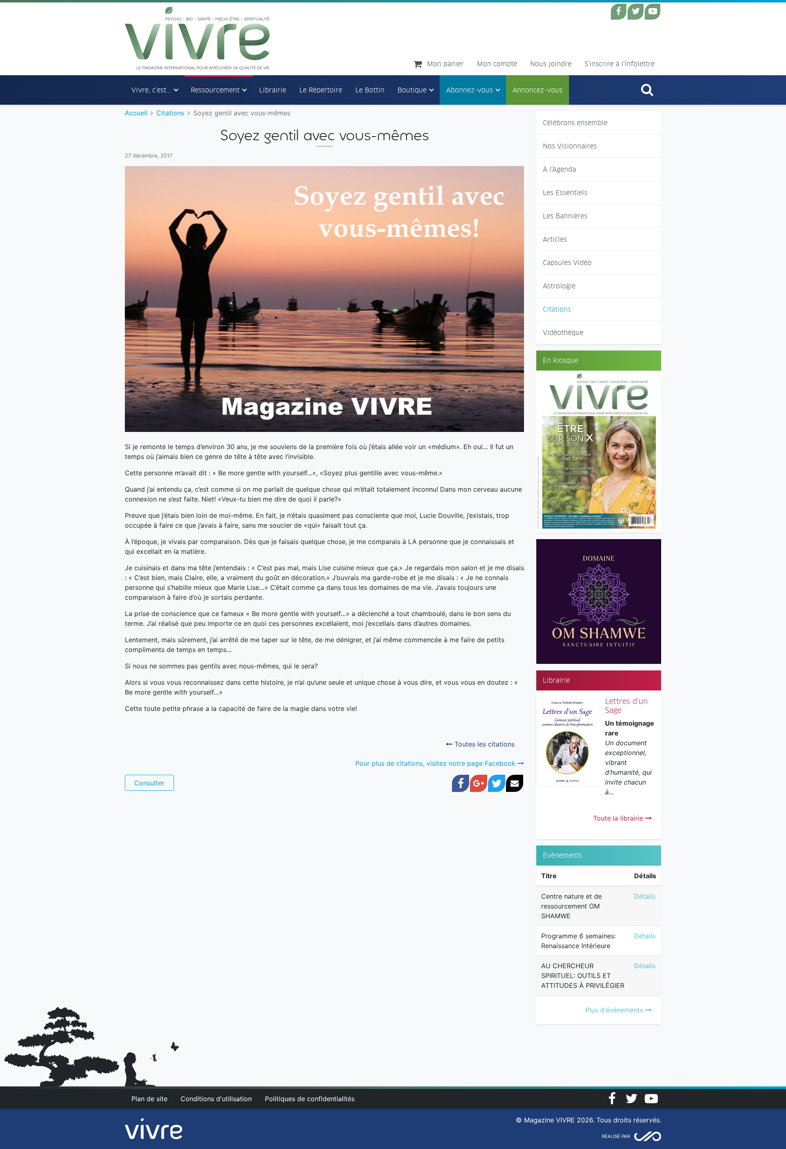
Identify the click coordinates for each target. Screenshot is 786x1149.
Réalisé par (616, 1136)
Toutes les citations (483, 744)
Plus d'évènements (615, 1010)
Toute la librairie (619, 818)
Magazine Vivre (197, 38)
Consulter (149, 783)
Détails (644, 896)
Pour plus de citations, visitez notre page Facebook (436, 763)
